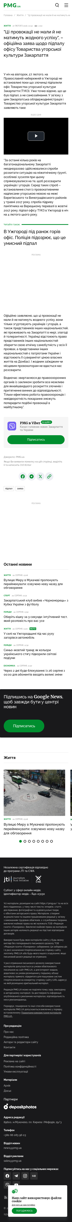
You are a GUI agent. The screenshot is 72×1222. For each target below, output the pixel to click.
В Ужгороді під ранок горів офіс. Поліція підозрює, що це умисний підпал (35, 237)
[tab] (20, 841)
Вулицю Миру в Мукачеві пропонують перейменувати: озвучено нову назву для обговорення (33, 584)
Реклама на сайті (14, 1061)
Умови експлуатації (16, 1071)
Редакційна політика (16, 1037)
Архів (7, 1085)
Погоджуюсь (24, 1210)
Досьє (7, 1090)
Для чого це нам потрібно (23, 1205)
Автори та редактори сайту (21, 1042)
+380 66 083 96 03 (15, 1135)
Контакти (9, 1047)
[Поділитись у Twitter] (40, 476)
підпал (9, 488)
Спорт (7, 596)
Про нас (9, 1031)
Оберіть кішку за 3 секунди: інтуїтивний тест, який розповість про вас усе (35, 619)
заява (20, 488)
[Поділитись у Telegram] (32, 476)
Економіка (9, 666)
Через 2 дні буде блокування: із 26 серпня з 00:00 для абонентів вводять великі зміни (34, 672)
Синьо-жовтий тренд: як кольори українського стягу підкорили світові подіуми (30, 654)
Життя (20, 15)
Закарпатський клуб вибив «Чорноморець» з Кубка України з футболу (36, 602)
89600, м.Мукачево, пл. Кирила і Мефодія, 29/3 (33, 1122)
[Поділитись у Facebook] (23, 476)
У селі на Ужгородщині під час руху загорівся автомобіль (29, 635)
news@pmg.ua (13, 1147)
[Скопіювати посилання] (49, 476)
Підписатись (36, 439)
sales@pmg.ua (12, 1160)
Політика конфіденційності (20, 1066)
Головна (8, 15)
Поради (8, 612)
